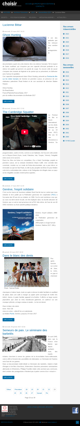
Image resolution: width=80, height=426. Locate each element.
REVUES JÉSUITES (46, 407)
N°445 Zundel (70, 141)
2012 (67, 88)
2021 (67, 38)
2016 (67, 58)
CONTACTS (40, 6)
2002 (67, 129)
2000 (67, 137)
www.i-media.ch (52, 422)
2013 (67, 84)
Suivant (39, 393)
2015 (67, 76)
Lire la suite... (8, 101)
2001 (67, 133)
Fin (47, 393)
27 (32, 393)
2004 (67, 120)
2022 (67, 34)
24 (15, 393)
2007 (67, 108)
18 (26, 389)
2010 (67, 96)
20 (38, 389)
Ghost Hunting (12, 35)
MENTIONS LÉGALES (6, 422)
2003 (67, 124)
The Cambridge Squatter (18, 112)
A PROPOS (37, 4)
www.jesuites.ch (10, 416)
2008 (67, 104)
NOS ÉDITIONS (48, 4)
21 (43, 389)
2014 (67, 80)
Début (9, 389)
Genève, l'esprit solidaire (18, 189)
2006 (67, 112)
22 (49, 389)
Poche (12, 314)
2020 (67, 42)
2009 (67, 100)
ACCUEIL (28, 4)
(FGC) (53, 195)
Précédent (18, 389)
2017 (67, 54)
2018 (67, 50)
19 (32, 389)
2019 (67, 46)
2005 (67, 116)
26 (26, 393)
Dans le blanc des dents (18, 255)
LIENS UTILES (32, 407)
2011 (67, 92)
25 (21, 393)
